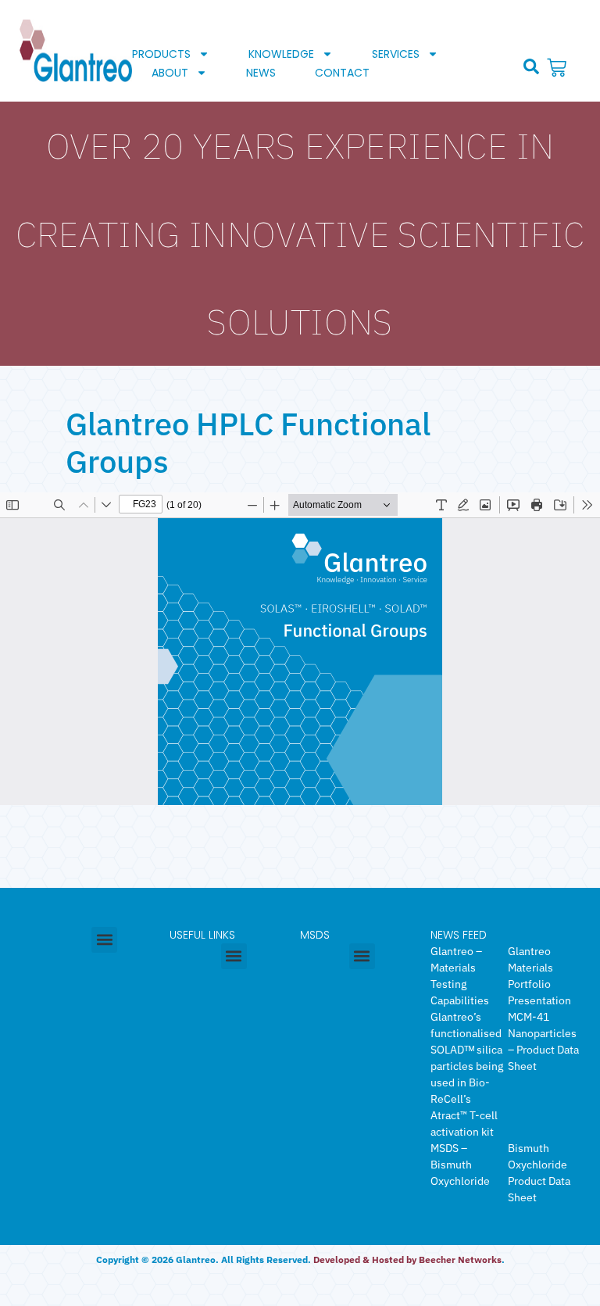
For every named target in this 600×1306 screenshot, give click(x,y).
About (170, 73)
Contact (342, 73)
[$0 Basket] (558, 67)
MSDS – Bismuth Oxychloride (460, 1164)
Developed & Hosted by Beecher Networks (407, 1259)
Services (396, 54)
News (261, 73)
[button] (531, 66)
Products (161, 54)
